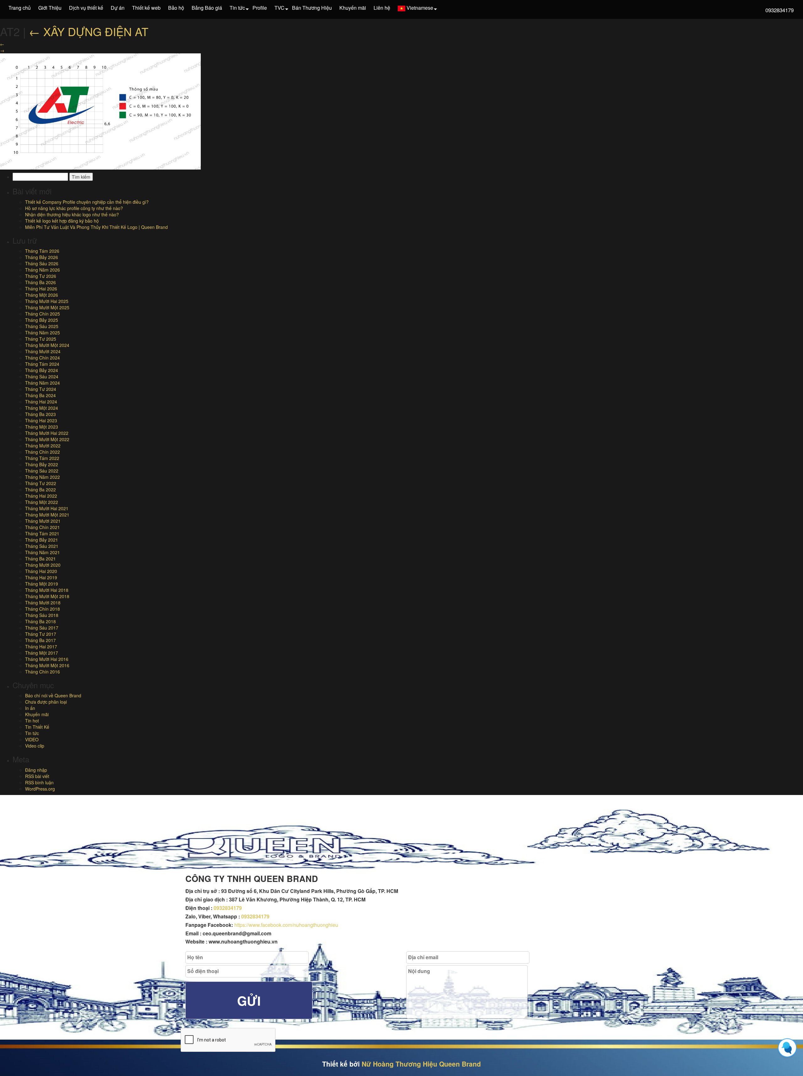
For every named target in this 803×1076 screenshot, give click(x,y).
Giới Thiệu (49, 7)
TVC (279, 7)
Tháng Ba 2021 (40, 558)
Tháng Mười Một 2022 (47, 439)
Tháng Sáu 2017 (41, 628)
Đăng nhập (36, 770)
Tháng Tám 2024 (42, 364)
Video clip (34, 746)
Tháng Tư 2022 (40, 483)
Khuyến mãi (352, 7)
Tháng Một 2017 (41, 653)
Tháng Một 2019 (41, 584)
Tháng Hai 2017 (41, 646)
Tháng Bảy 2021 (41, 540)
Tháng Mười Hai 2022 (46, 433)
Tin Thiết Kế (37, 727)
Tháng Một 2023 (41, 427)
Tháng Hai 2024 (41, 401)
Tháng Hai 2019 (41, 577)
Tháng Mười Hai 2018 (46, 590)
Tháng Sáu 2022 (41, 471)
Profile (260, 7)
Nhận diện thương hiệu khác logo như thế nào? (72, 214)
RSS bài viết (37, 776)
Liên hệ (382, 7)
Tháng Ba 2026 (40, 282)
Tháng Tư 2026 (40, 276)
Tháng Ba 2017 (40, 640)
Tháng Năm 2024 (42, 383)
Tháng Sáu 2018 (41, 615)
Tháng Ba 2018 (40, 621)
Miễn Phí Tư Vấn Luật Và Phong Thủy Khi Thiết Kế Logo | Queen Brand (96, 227)
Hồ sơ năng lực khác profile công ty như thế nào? (74, 208)
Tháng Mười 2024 (43, 351)
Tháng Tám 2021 (42, 533)
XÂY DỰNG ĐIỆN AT (88, 31)
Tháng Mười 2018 (43, 602)
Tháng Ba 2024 (40, 395)
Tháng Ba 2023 (40, 414)
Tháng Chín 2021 (42, 527)
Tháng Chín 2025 (42, 314)
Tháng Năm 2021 (42, 552)
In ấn (30, 708)
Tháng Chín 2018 (42, 609)
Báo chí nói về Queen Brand (53, 695)
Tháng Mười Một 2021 (47, 514)
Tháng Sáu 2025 (41, 326)
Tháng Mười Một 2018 (47, 596)
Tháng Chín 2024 (42, 357)
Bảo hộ (176, 7)
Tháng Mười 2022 (43, 445)
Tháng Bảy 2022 (41, 464)
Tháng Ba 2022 (40, 489)
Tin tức (237, 7)
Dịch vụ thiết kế (86, 7)
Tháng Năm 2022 (42, 477)
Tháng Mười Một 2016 (47, 665)
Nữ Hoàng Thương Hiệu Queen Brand (421, 1063)
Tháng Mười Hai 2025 (46, 301)
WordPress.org (40, 789)
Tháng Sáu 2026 (41, 263)
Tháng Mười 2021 (43, 521)
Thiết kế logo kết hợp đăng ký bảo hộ (62, 221)
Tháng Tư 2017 (40, 634)
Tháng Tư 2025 (40, 339)
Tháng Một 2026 (41, 295)
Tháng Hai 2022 (41, 496)
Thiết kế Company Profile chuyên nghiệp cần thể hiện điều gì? (87, 202)
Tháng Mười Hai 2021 (46, 508)
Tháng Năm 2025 (42, 332)
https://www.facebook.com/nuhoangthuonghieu (286, 924)
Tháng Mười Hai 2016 (46, 659)
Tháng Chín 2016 (42, 671)
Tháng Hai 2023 (41, 420)
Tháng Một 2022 (41, 502)
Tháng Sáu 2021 (41, 546)
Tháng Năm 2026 (42, 270)
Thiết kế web (146, 7)
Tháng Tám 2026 (42, 251)
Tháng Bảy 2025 (41, 320)
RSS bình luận (39, 782)
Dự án (118, 7)
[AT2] (100, 111)
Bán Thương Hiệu (312, 7)
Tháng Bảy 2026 (41, 257)
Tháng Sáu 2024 (41, 376)
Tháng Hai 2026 (41, 288)
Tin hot (32, 720)
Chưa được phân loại (46, 702)
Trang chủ (19, 7)
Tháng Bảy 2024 (41, 370)
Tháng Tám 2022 (42, 458)
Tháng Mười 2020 (43, 565)
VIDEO (32, 739)
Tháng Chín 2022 (42, 452)
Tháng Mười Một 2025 (47, 307)
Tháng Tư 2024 (40, 389)
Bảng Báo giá (207, 7)
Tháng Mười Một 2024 (47, 345)
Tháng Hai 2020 (41, 571)
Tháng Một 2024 (41, 408)
